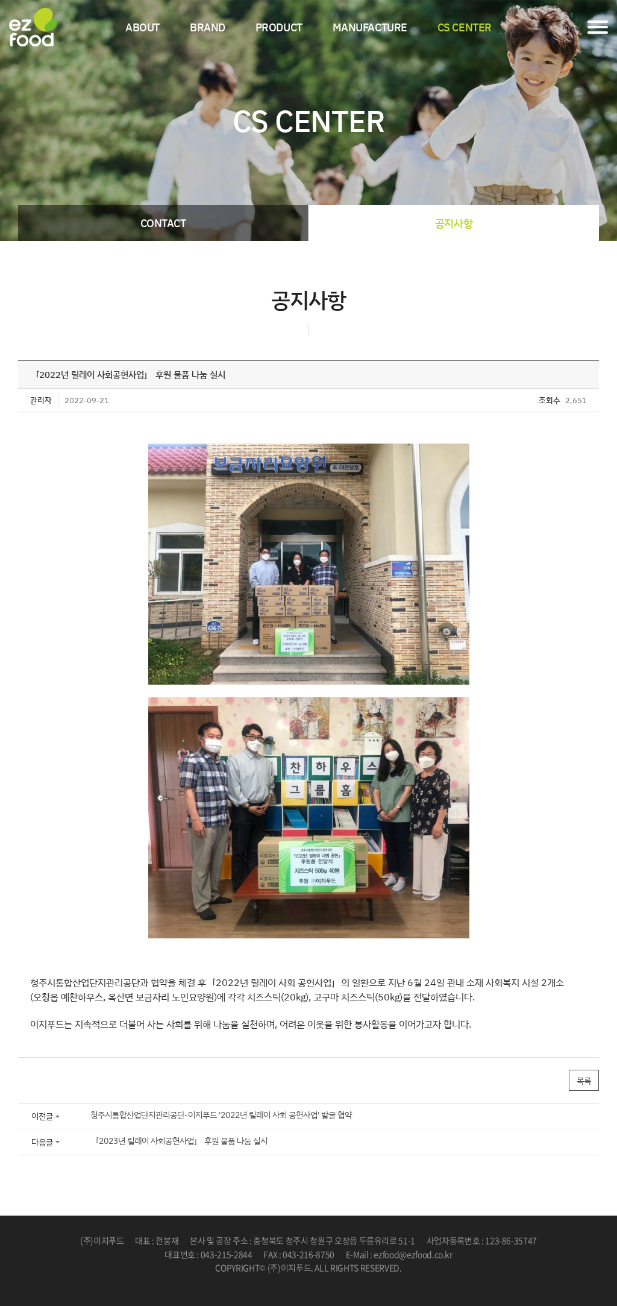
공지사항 (453, 223)
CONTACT (163, 223)
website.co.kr (331, 1281)
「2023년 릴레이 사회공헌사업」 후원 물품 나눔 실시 (179, 1140)
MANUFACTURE (370, 27)
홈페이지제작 (284, 1281)
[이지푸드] (33, 27)
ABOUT (142, 27)
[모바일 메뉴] (597, 27)
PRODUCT (278, 27)
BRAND (207, 27)
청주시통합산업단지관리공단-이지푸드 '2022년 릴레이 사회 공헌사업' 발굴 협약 (221, 1114)
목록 (584, 1080)
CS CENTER (464, 27)
